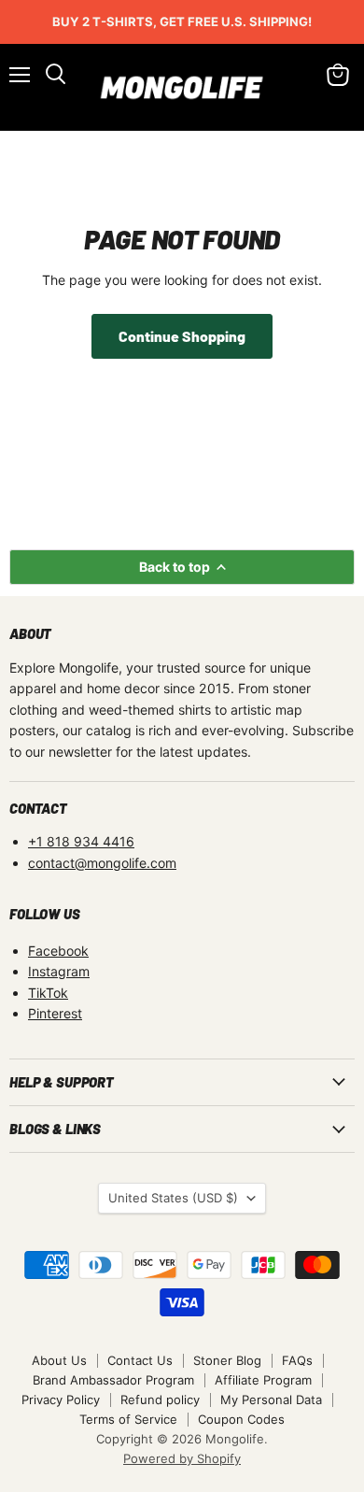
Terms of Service (128, 1419)
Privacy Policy (60, 1399)
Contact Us (140, 1360)
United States (173, 1197)
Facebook (58, 951)
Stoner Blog (227, 1360)
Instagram (59, 971)
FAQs (297, 1360)
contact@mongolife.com (102, 863)
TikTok (48, 993)
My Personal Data (271, 1399)
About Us (59, 1360)
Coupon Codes (241, 1419)
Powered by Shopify (182, 1458)
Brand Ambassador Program (113, 1379)
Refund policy (160, 1399)
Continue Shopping (182, 336)
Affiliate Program (263, 1379)
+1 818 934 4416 (81, 841)
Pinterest (55, 1013)
